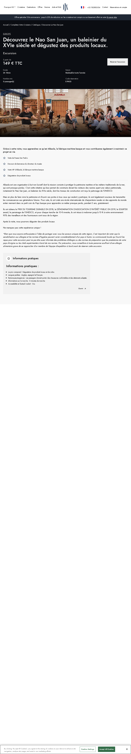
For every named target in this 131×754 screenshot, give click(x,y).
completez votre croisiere (20, 25)
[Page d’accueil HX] (65, 7)
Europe (7, 33)
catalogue (36, 25)
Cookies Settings (87, 749)
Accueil (6, 25)
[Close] (127, 749)
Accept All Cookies (106, 749)
